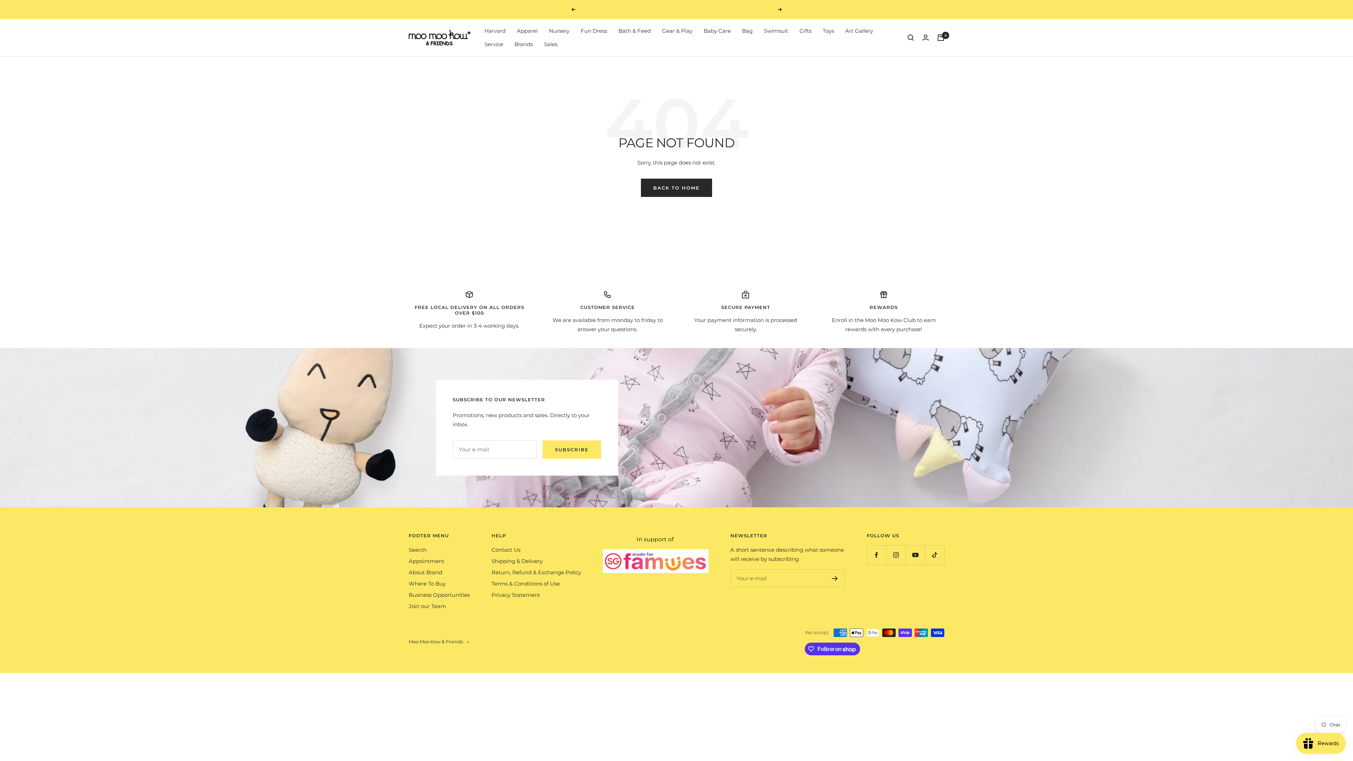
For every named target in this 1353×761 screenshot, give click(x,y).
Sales (550, 44)
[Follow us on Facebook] (876, 555)
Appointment (426, 561)
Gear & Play (677, 30)
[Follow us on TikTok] (934, 555)
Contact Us (506, 549)
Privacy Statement (516, 595)
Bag (747, 30)
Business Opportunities (439, 595)
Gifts (805, 30)
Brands (523, 44)
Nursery (559, 30)
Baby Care (717, 30)
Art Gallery (859, 30)
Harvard (495, 30)
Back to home (676, 188)
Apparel (527, 30)
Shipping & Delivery (517, 561)
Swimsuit (776, 30)
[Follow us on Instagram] (896, 555)
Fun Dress (594, 30)
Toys (828, 30)
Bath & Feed (634, 30)
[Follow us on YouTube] (915, 555)
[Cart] (940, 38)
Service (493, 44)
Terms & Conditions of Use (526, 583)
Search (418, 549)
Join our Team (427, 606)
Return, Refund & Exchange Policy (536, 572)
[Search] (911, 38)
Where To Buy (427, 583)
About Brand (425, 572)
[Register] (835, 578)
